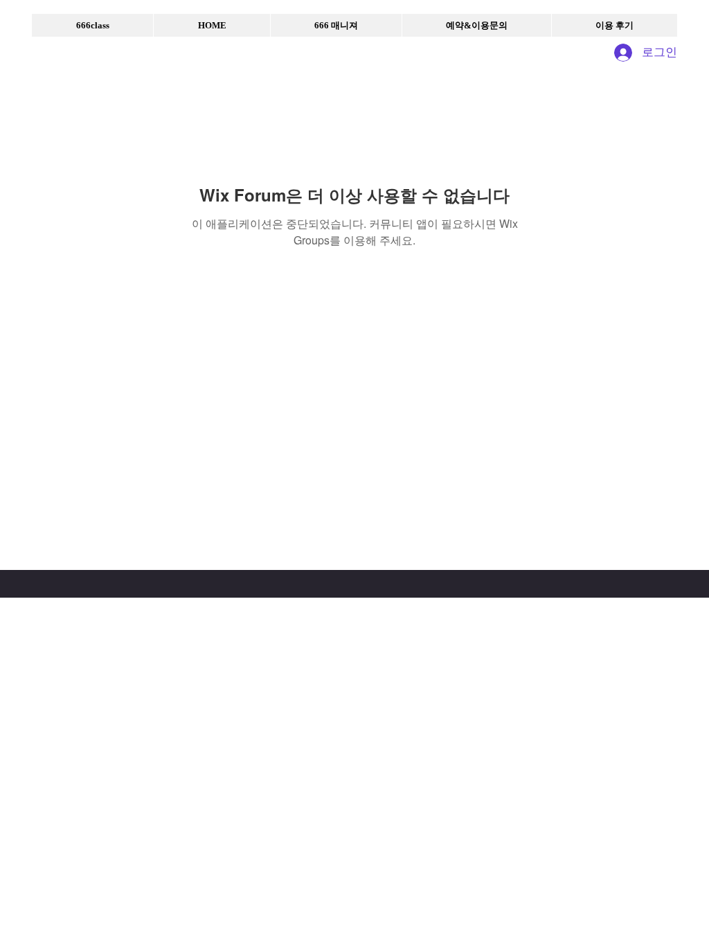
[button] (92, 25)
